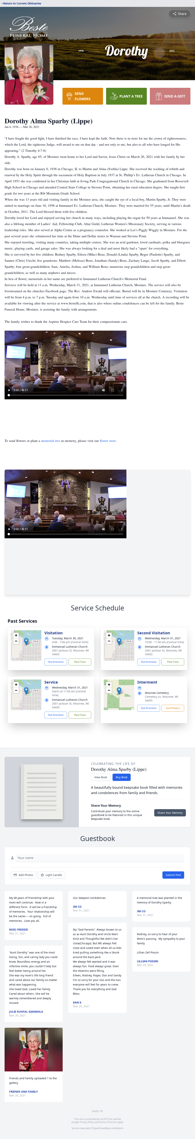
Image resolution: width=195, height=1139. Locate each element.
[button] (26, 642)
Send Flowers (173, 708)
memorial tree (50, 440)
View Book (100, 777)
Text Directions (56, 662)
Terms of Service (108, 1122)
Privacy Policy (87, 1122)
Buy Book (121, 777)
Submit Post (173, 875)
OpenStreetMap (101, 1128)
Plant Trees (80, 662)
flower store (108, 440)
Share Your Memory (170, 812)
